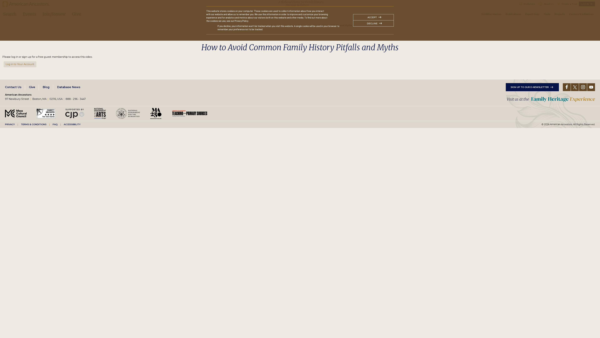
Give (32, 87)
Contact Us (13, 87)
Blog (46, 87)
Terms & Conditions (33, 124)
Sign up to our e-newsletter (530, 87)
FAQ (55, 124)
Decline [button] (372, 23)
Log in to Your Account (20, 64)
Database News (68, 87)
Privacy (10, 124)
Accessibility (72, 124)
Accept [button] (372, 17)
